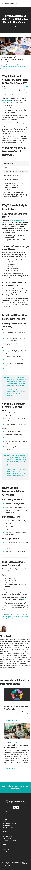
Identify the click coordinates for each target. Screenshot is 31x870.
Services (5, 831)
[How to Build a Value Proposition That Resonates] (17, 688)
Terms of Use (6, 849)
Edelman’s (6, 289)
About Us (5, 812)
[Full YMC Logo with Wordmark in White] (15, 800)
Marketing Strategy (13, 703)
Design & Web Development (9, 840)
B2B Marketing (7, 65)
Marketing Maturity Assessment (10, 823)
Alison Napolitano (7, 636)
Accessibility (5, 854)
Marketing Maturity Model (9, 825)
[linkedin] (17, 807)
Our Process (5, 817)
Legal (4, 844)
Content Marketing (17, 65)
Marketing (8, 68)
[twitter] (14, 807)
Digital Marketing (10, 66)
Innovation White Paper (8, 827)
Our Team (5, 819)
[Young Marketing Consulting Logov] (10, 2)
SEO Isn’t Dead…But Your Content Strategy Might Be (16, 746)
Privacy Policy (6, 851)
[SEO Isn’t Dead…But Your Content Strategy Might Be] (17, 724)
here (23, 599)
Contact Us (5, 821)
